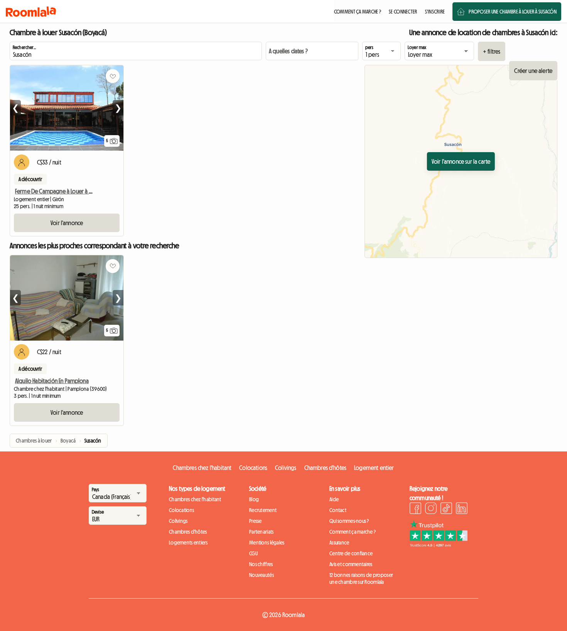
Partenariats (261, 531)
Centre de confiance (351, 553)
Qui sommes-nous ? (349, 521)
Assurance (339, 542)
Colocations (253, 468)
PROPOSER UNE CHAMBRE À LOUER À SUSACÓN (513, 11)
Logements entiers (188, 542)
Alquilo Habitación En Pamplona (52, 381)
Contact (337, 510)
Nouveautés (261, 575)
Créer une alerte (533, 71)
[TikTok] (446, 509)
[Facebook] (415, 509)
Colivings (285, 468)
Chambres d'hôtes (325, 468)
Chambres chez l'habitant (202, 468)
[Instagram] (431, 509)
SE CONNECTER (403, 11)
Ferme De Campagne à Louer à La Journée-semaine (75, 191)
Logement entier (374, 468)
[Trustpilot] (438, 545)
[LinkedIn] (461, 509)
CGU (253, 553)
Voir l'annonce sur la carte (461, 161)
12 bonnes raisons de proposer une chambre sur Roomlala (361, 578)
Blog (254, 499)
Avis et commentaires (351, 564)
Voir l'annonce (67, 223)
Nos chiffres (261, 564)
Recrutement (263, 510)
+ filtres (491, 51)
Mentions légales (266, 542)
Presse (255, 521)
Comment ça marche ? (352, 531)
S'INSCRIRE (435, 11)
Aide (334, 499)
